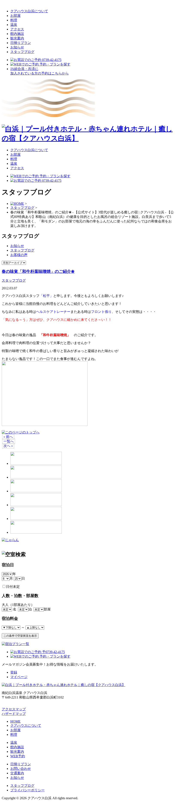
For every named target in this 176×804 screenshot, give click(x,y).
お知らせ (17, 47)
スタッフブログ (22, 52)
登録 (13, 672)
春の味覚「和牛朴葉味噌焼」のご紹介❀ (38, 271)
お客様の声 (18, 255)
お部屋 (15, 15)
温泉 (13, 24)
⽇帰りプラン (20, 43)
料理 (13, 20)
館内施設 (17, 34)
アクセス (17, 29)
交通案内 (17, 773)
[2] (45, 425)
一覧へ (8, 441)
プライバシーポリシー (27, 790)
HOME (15, 721)
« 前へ (8, 437)
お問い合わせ (20, 768)
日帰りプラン (20, 764)
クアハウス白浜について (29, 11)
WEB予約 (17, 756)
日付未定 (13, 586)
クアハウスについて (25, 725)
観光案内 (17, 38)
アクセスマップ (14, 709)
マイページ (18, 677)
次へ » (8, 446)
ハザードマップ (14, 714)
